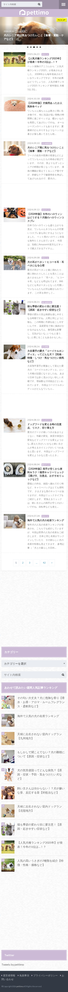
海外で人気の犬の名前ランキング (38, 716)
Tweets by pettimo (12, 964)
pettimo (19, 986)
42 (44, 562)
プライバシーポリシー (45, 975)
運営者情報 (9, 975)
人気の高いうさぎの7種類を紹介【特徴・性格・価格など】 (40, 862)
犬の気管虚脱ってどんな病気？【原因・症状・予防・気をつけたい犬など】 (39, 774)
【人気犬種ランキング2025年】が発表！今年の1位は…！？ (40, 844)
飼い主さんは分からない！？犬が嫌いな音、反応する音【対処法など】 (41, 790)
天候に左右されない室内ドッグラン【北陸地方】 (39, 808)
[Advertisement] (34, 194)
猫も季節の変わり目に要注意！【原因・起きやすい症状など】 (39, 826)
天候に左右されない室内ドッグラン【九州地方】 (39, 736)
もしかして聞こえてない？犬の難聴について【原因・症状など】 (41, 754)
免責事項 (24, 975)
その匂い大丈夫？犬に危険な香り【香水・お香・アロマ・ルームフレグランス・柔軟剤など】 (41, 702)
